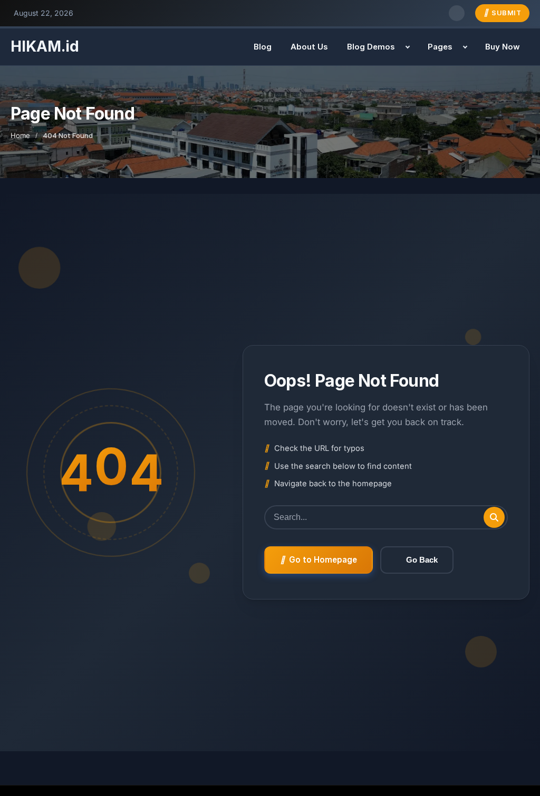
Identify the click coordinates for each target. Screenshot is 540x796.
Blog (263, 47)
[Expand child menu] (407, 47)
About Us (309, 47)
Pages (440, 47)
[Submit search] (494, 517)
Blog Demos (371, 47)
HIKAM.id (45, 46)
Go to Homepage (323, 560)
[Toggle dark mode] (457, 13)
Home (20, 135)
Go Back (422, 559)
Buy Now (502, 47)
